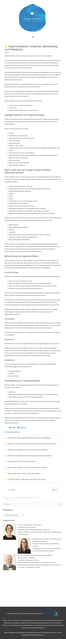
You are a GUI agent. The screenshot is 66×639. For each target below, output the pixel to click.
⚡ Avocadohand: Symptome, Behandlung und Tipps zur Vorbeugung (28, 438)
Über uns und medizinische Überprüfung (17, 620)
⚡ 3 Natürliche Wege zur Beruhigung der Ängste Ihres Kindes (26, 479)
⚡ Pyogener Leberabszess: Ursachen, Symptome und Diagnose (26, 450)
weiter (55, 490)
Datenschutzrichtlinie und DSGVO (42, 620)
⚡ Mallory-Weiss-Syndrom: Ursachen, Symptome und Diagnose (26, 467)
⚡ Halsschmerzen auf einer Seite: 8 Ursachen (20, 461)
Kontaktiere (58, 620)
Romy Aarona (10, 500)
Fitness (7, 52)
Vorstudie (18, 353)
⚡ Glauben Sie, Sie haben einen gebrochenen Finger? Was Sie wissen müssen (31, 444)
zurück (11, 490)
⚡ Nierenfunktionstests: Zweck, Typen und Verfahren (23, 473)
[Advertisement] (33, 588)
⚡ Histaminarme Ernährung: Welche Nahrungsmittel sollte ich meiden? (28, 455)
